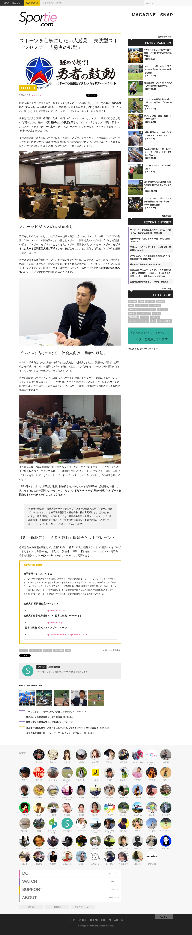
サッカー (132, 301)
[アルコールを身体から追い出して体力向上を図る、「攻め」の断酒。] (135, 111)
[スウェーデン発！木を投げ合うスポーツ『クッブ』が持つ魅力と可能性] (135, 78)
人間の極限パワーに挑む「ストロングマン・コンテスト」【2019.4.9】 (158, 135)
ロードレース (134, 321)
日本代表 (160, 301)
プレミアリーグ (148, 309)
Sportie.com (93, 926)
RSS (84, 920)
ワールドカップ (144, 313)
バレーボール (35, 650)
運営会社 (31, 907)
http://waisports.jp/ (54, 622)
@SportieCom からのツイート (144, 348)
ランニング (162, 309)
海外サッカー (134, 309)
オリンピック (155, 305)
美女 (153, 321)
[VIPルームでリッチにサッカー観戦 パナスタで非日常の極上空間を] (135, 61)
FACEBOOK (99, 920)
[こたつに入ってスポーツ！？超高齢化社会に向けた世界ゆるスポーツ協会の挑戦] (135, 210)
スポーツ (155, 317)
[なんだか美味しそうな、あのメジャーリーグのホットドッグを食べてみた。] (135, 160)
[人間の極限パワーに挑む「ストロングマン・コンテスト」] (135, 144)
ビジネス (47, 650)
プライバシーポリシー (83, 907)
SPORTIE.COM (12, 3)
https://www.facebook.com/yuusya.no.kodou (66, 634)
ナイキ (145, 321)
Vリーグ (24, 650)
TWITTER (117, 920)
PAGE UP (164, 916)
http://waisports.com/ (56, 610)
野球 (141, 301)
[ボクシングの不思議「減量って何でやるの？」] (135, 127)
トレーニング (141, 305)
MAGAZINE (144, 14)
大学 (68, 650)
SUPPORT (32, 3)
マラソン (144, 317)
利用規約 (57, 907)
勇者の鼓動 (58, 650)
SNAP (166, 14)
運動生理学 (133, 317)
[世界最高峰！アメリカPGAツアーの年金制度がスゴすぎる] (135, 94)
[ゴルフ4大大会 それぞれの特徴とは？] (135, 177)
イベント (150, 301)
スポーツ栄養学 (164, 321)
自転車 (131, 313)
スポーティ (36, 95)
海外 (131, 305)
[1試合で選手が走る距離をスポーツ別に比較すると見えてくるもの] (135, 193)
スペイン (156, 313)
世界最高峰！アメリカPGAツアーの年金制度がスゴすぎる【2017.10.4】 (158, 86)
